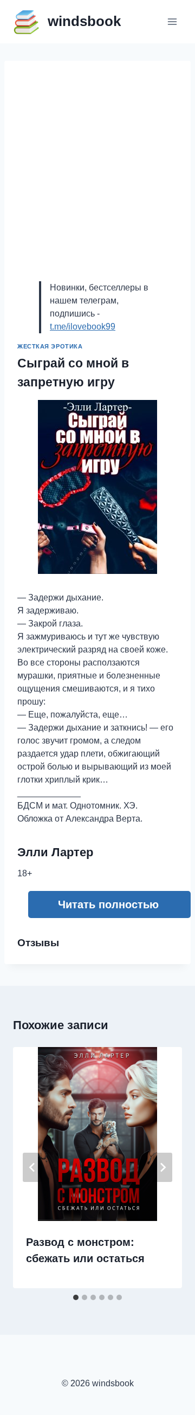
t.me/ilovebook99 (82, 326)
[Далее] (162, 1167)
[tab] (76, 1297)
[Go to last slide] (32, 1167)
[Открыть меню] (172, 21)
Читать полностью (108, 904)
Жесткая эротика (49, 346)
